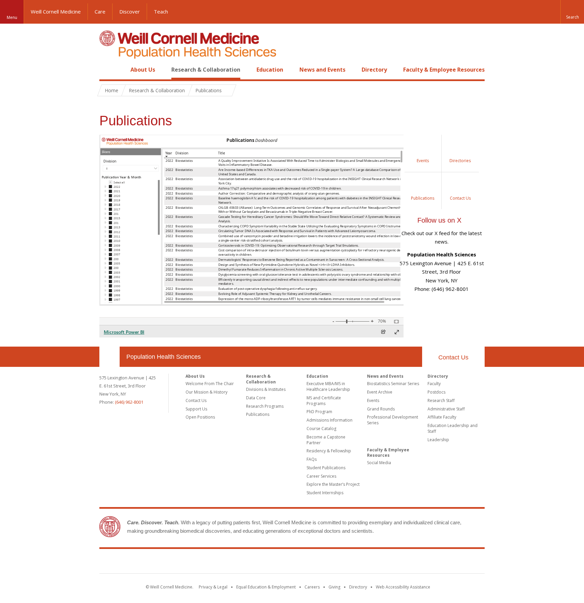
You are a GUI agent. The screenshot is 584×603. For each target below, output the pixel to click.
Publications (257, 414)
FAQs (312, 459)
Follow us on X (439, 220)
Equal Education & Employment (266, 587)
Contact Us (453, 357)
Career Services (321, 476)
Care (100, 11)
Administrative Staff (446, 409)
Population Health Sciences (163, 356)
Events (373, 400)
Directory (374, 69)
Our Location (109, 357)
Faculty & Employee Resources (444, 69)
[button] (572, 12)
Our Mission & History (206, 392)
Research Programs (265, 406)
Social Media (379, 463)
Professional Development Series (392, 420)
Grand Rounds (381, 409)
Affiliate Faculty (442, 417)
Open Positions (200, 417)
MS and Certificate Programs (324, 400)
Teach (161, 11)
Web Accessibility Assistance (403, 587)
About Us (142, 69)
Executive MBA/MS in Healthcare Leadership (328, 386)
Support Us (196, 409)
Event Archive (379, 392)
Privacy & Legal (213, 587)
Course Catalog (321, 428)
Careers (312, 587)
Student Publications (326, 468)
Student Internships (325, 493)
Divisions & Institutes (266, 389)
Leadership (438, 440)
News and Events (322, 69)
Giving (334, 587)
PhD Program (319, 411)
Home (107, 70)
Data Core (256, 398)
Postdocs (436, 392)
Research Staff (441, 400)
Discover (129, 11)
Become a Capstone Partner (326, 440)
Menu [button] (12, 17)
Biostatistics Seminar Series (393, 383)
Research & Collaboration (205, 69)
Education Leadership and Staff (453, 428)
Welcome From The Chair (210, 383)
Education (270, 69)
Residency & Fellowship (329, 451)
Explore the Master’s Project (333, 484)
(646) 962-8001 (129, 402)
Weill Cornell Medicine (56, 11)
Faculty (434, 383)
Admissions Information (329, 420)
